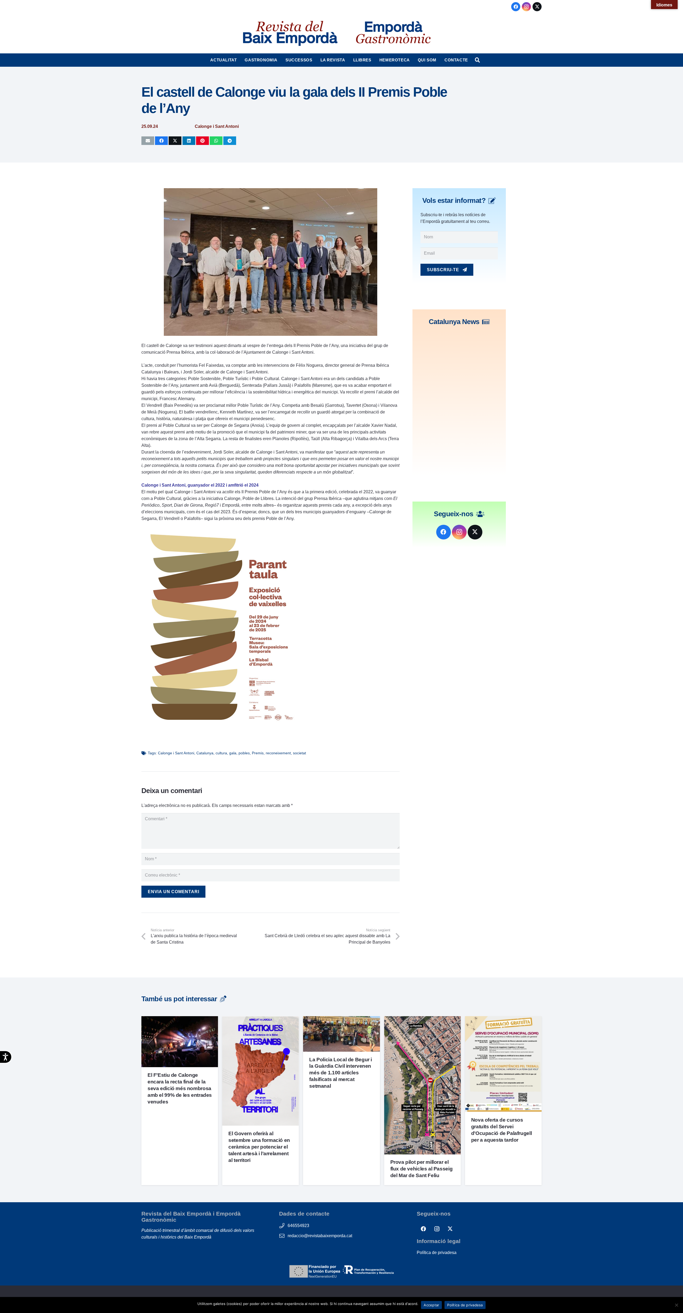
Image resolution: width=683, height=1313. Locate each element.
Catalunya (204, 753)
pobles (244, 753)
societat (299, 753)
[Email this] (147, 140)
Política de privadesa (436, 1252)
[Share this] (161, 140)
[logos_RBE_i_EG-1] (290, 33)
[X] (537, 6)
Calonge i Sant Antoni (176, 753)
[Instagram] (526, 6)
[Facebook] (515, 6)
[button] (239, 60)
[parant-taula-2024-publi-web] (221, 725)
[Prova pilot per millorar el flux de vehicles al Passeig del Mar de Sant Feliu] (422, 1019)
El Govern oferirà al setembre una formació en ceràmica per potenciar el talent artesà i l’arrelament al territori (259, 1147)
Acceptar (431, 1305)
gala (232, 753)
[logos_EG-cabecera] (393, 33)
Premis (258, 753)
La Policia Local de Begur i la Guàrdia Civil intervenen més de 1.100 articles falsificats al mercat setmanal (340, 1073)
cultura (221, 753)
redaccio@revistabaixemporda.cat (320, 1235)
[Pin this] (202, 140)
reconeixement (278, 753)
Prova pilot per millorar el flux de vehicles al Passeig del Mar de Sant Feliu (421, 1168)
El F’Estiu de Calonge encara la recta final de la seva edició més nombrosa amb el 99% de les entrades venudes (180, 1088)
